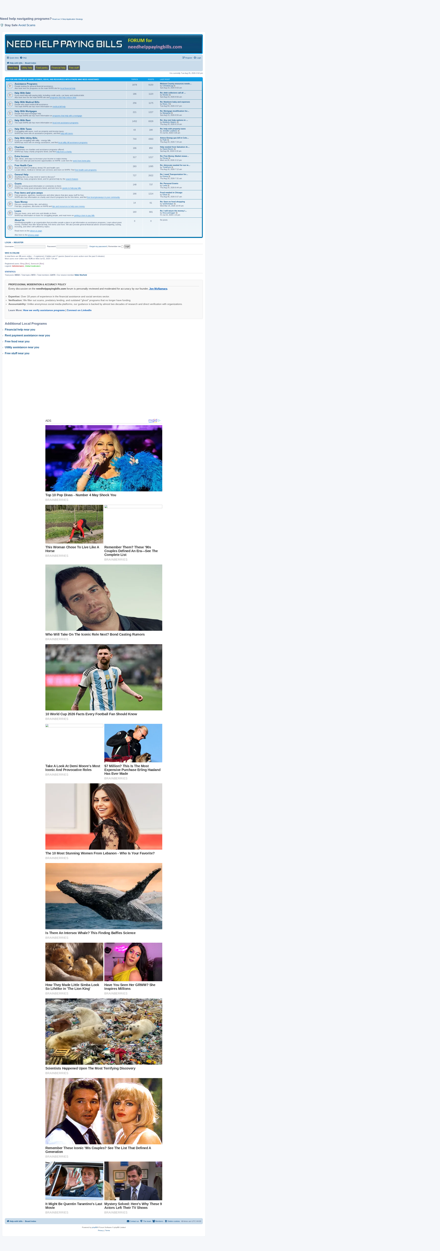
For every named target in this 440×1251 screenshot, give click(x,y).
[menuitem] (23, 58)
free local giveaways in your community (103, 197)
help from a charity (64, 152)
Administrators (18, 266)
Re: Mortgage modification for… (174, 111)
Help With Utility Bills (26, 138)
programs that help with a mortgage (67, 116)
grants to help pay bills (71, 188)
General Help (21, 174)
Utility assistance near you (22, 347)
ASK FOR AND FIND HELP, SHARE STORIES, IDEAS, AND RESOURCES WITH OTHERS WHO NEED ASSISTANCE (52, 79)
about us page (36, 231)
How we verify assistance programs (44, 310)
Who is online (12, 253)
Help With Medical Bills (27, 102)
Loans (18, 211)
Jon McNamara (158, 288)
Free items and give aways (29, 192)
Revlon (165, 95)
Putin (165, 140)
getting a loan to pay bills (84, 215)
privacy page (33, 235)
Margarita (166, 113)
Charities (19, 147)
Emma (165, 176)
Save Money (21, 202)
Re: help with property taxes (173, 129)
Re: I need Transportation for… (174, 174)
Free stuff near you (17, 353)
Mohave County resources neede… (176, 84)
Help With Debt (22, 93)
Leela (165, 185)
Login (8, 242)
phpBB (94, 1227)
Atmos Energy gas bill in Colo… (174, 138)
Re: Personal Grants (169, 183)
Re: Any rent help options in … (174, 120)
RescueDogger (169, 213)
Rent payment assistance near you (27, 335)
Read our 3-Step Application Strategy (67, 19)
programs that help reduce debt (63, 97)
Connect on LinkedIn (79, 310)
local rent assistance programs (65, 123)
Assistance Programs (26, 84)
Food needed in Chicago (171, 192)
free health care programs (86, 170)
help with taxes (66, 133)
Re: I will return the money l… (173, 211)
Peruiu (165, 158)
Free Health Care (23, 165)
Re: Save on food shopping (172, 202)
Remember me (114, 246)
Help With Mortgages (26, 111)
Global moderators (33, 266)
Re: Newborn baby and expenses (175, 102)
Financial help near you (20, 329)
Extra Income (22, 156)
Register (18, 242)
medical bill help (59, 106)
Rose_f (166, 104)
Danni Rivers (168, 149)
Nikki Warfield (81, 275)
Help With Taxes (23, 129)
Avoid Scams (26, 25)
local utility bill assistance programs (72, 142)
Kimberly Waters (169, 122)
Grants (18, 183)
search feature (72, 179)
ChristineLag (168, 86)
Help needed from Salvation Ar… (175, 147)
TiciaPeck (167, 167)
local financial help (67, 88)
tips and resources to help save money (68, 206)
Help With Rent (22, 120)
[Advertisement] (83, 10)
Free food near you (17, 341)
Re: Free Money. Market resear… (174, 156)
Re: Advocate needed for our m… (175, 165)
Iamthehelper (168, 204)
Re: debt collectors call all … (173, 93)
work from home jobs (81, 161)
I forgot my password (98, 246)
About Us (19, 220)
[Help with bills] (104, 44)
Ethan (165, 195)
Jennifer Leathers (170, 131)
